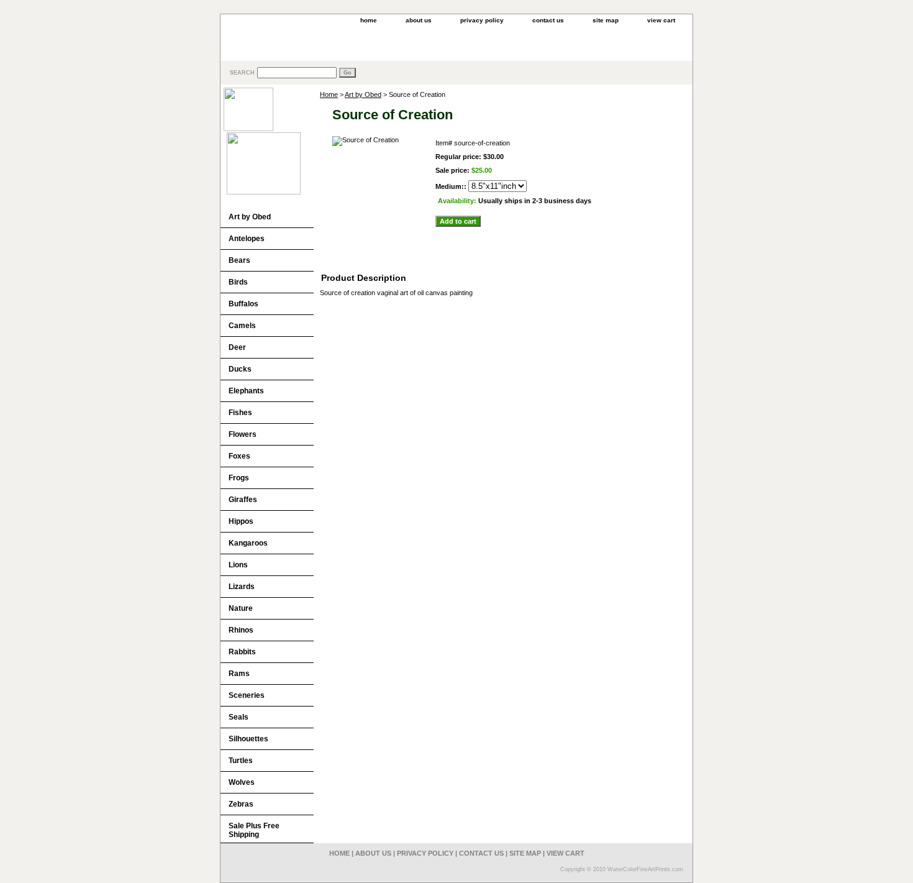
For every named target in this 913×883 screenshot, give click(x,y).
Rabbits (242, 651)
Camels (242, 325)
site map (606, 20)
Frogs (239, 478)
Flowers (243, 434)
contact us (548, 20)
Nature (241, 608)
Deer (237, 347)
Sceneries (247, 695)
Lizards (242, 586)
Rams (239, 673)
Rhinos (241, 630)
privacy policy (482, 20)
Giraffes (243, 499)
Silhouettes (248, 738)
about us (419, 20)
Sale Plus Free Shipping (254, 830)
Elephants (246, 391)
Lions (238, 564)
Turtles (241, 760)
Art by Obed (363, 94)
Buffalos (243, 304)
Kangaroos (248, 543)
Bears (239, 260)
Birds (238, 282)
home (368, 20)
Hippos (241, 521)
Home (329, 94)
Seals (238, 717)
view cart (661, 20)
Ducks (240, 369)
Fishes (240, 412)
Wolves (242, 782)
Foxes (239, 456)
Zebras (241, 804)
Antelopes (247, 238)
